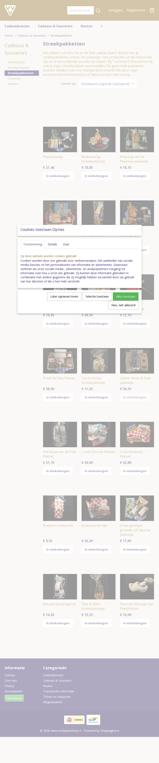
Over (66, 244)
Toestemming (32, 244)
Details (52, 244)
